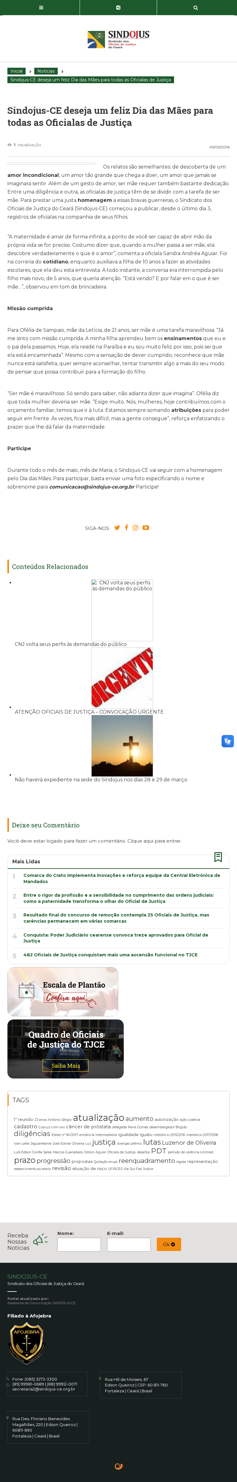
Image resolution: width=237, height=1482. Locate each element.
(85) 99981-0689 (28, 1384)
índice (148, 1169)
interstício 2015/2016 (169, 1135)
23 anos (41, 1120)
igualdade (128, 1134)
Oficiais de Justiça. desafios (128, 1152)
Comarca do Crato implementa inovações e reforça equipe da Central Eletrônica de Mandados (121, 878)
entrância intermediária (98, 1135)
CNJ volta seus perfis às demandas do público (71, 644)
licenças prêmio (129, 1144)
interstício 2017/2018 (202, 1135)
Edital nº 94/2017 (65, 1135)
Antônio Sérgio (60, 1120)
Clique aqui (140, 841)
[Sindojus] (118, 39)
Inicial (16, 71)
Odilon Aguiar (95, 1152)
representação (202, 1161)
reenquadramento (147, 1160)
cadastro (25, 1126)
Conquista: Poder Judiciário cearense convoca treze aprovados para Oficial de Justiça (115, 938)
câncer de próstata (88, 1127)
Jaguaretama (41, 1144)
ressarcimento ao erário (32, 1169)
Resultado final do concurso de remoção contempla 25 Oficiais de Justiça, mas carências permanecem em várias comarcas (116, 918)
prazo (24, 1160)
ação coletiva (190, 1120)
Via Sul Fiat (133, 1169)
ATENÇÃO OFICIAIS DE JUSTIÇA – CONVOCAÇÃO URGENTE (89, 712)
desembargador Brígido (168, 1127)
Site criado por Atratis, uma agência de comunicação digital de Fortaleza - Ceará (119, 1467)
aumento (139, 1118)
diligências (32, 1134)
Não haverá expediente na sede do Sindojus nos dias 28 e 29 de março (101, 780)
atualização (98, 1117)
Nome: (65, 1233)
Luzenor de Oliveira (189, 1142)
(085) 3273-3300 (41, 1379)
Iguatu (146, 1134)
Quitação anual (106, 1162)
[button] (41, 7)
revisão (61, 1168)
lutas (152, 1142)
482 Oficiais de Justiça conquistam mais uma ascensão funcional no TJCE (110, 955)
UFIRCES (115, 1169)
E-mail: (115, 1233)
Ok (167, 1244)
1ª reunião (23, 1119)
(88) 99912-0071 (62, 1384)
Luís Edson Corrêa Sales (33, 1152)
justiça (104, 1142)
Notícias (46, 71)
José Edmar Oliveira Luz (72, 1144)
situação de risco (89, 1168)
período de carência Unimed (190, 1152)
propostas (82, 1161)
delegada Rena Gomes (130, 1127)
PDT (159, 1151)
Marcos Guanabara (68, 1152)
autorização (167, 1119)
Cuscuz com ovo (52, 1127)
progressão (53, 1160)
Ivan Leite (21, 1144)
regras (181, 1162)
